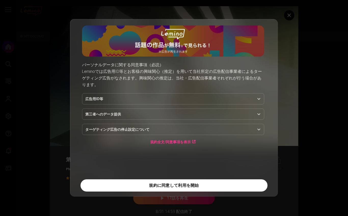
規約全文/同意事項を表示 (170, 142)
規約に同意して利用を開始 (174, 185)
